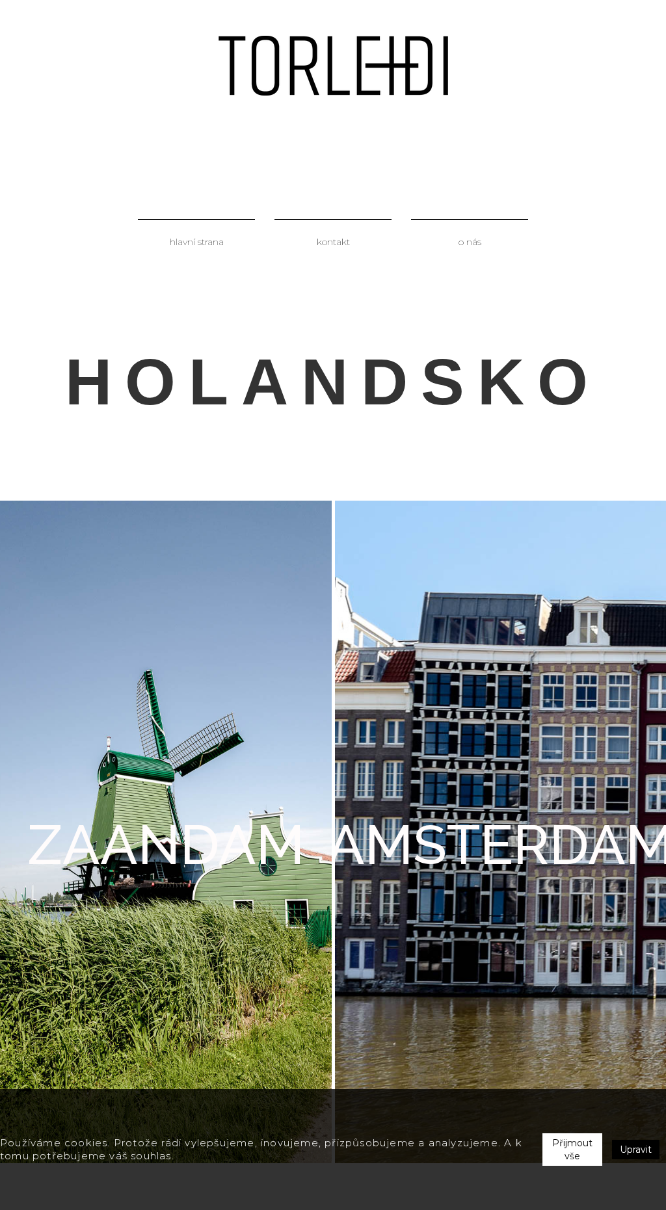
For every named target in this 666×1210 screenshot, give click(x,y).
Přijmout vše (572, 1149)
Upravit (636, 1149)
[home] (333, 66)
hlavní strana (197, 242)
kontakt (333, 242)
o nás (470, 242)
